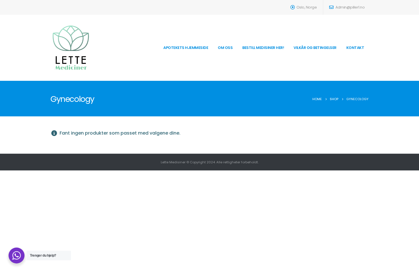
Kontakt (355, 47)
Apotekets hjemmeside (185, 47)
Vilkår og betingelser (315, 47)
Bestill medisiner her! (263, 47)
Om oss (225, 47)
